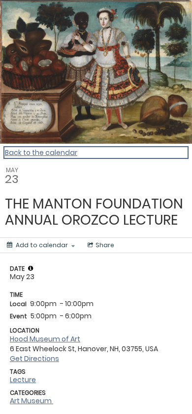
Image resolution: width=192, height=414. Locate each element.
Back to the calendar (41, 152)
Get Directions (34, 358)
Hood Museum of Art (45, 339)
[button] (30, 268)
